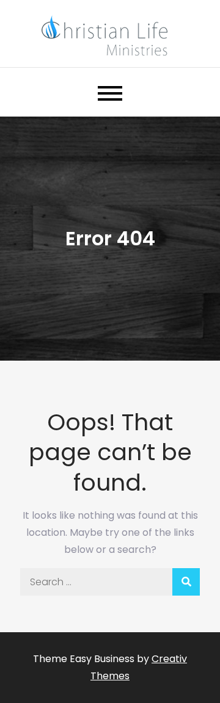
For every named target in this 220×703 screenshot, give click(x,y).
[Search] (186, 582)
